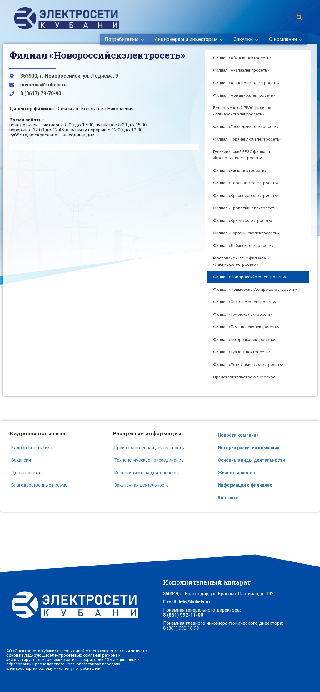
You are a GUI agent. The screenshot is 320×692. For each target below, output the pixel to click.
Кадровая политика (31, 447)
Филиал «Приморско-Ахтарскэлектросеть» (255, 289)
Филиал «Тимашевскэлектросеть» (246, 327)
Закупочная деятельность (141, 485)
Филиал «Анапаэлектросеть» (241, 70)
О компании (283, 39)
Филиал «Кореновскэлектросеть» (246, 183)
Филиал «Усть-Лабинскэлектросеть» (248, 364)
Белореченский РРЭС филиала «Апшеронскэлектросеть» (242, 110)
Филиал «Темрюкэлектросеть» (242, 314)
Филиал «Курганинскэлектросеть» (246, 233)
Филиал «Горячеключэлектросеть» (247, 139)
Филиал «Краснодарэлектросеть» (246, 195)
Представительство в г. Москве (244, 377)
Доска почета (25, 472)
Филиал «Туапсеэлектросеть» (241, 352)
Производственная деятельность (149, 447)
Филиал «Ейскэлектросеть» (239, 170)
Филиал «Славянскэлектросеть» (244, 302)
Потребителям (121, 39)
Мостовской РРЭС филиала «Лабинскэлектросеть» (239, 261)
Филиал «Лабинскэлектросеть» (243, 245)
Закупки (243, 39)
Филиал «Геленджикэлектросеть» (245, 126)
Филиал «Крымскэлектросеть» (243, 220)
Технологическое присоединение (149, 460)
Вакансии (21, 460)
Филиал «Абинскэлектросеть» (242, 57)
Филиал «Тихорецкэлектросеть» (244, 339)
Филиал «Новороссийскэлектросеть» (249, 276)
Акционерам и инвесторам (186, 39)
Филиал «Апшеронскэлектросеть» (246, 82)
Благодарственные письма (39, 485)
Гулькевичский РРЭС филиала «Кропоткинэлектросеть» (241, 154)
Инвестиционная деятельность (146, 472)
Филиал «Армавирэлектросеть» (244, 95)
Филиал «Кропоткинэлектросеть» (245, 208)
